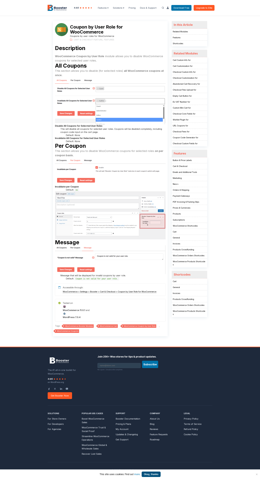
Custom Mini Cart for (182, 108)
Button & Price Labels (182, 160)
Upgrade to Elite (204, 7)
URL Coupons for (180, 125)
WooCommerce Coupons (67, 331)
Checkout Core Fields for (184, 114)
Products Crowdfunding (183, 249)
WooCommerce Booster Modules (79, 326)
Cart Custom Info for (182, 60)
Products (177, 214)
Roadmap (155, 439)
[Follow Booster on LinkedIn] (61, 388)
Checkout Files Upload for (184, 90)
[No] (256, 474)
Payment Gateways (181, 196)
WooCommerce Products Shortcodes (189, 263)
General (176, 238)
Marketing (177, 178)
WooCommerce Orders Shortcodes (188, 255)
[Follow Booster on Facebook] (49, 388)
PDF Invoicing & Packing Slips (186, 202)
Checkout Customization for (185, 78)
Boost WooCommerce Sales (93, 420)
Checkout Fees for (181, 131)
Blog (152, 424)
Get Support (122, 439)
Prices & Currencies (181, 208)
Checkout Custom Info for (184, 72)
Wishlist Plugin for (180, 120)
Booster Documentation (128, 418)
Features (109, 39)
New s (175, 184)
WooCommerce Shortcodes (185, 226)
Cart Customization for (183, 66)
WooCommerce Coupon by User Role (140, 326)
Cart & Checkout (180, 166)
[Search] (163, 7)
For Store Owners (57, 418)
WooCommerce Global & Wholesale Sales (94, 447)
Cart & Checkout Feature (88, 39)
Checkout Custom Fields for (185, 143)
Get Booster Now (60, 395)
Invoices (176, 243)
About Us (155, 418)
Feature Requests (159, 434)
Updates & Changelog (127, 434)
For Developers (56, 424)
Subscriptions (179, 220)
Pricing (132, 7)
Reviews (154, 429)
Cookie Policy (191, 434)
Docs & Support (148, 7)
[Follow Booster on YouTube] (67, 388)
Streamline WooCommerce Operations (95, 438)
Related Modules (180, 31)
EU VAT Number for (181, 102)
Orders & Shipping (181, 190)
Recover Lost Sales (92, 454)
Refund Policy (191, 429)
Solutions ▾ (118, 7)
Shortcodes (178, 43)
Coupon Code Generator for (185, 137)
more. (137, 474)
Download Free (181, 7)
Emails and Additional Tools (185, 172)
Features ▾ (103, 7)
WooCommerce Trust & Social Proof (94, 429)
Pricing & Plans (123, 424)
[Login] (167, 7)
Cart (174, 232)
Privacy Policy (191, 418)
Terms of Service (193, 424)
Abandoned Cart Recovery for (186, 84)
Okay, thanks (151, 474)
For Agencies (54, 429)
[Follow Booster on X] (55, 388)
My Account (122, 429)
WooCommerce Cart (108, 326)
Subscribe (150, 364)
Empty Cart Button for (182, 96)
